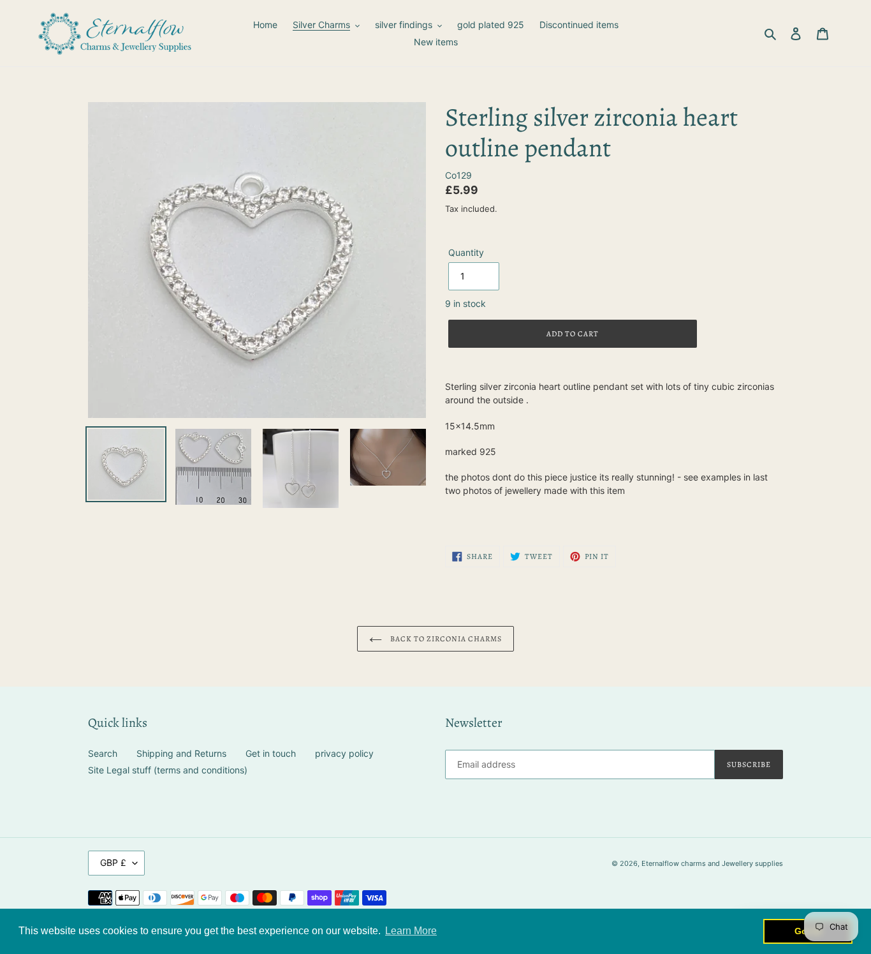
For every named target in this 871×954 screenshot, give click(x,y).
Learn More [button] (411, 930)
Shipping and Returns (181, 753)
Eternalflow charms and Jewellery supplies (712, 863)
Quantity (466, 252)
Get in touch (270, 753)
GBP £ (113, 862)
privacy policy (344, 753)
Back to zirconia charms (444, 639)
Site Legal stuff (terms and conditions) (167, 769)
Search (102, 753)
